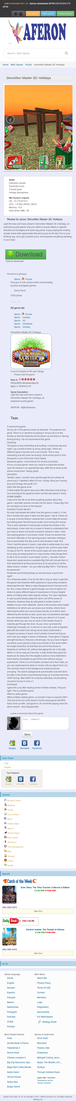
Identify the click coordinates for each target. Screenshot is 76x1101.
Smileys (41, 1066)
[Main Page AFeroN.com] (38, 32)
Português (12, 1011)
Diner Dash (42, 1037)
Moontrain (42, 1042)
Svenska (11, 1016)
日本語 (10, 1021)
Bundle (10, 865)
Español (11, 992)
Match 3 (10, 828)
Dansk (10, 977)
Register (7, 767)
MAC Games (17, 64)
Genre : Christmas (23, 323)
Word (9, 819)
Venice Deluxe (14, 1076)
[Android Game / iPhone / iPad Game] (18, 13)
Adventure (11, 842)
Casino (10, 860)
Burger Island (13, 1086)
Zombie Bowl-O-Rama (17, 1042)
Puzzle (28, 64)
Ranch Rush (13, 1052)
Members (41, 997)
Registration (43, 1006)
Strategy (10, 856)
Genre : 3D (19, 320)
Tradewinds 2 (13, 1047)
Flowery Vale (43, 1047)
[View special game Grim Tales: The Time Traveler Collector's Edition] (9, 895)
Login (6, 763)
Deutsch (11, 987)
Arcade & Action (14, 800)
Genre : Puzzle (23, 279)
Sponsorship (43, 1011)
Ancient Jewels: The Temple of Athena (45, 929)
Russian (11, 1026)
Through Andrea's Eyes (48, 1071)
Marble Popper (13, 833)
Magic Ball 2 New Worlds (19, 1066)
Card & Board (13, 814)
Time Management (15, 846)
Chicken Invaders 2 (16, 1057)
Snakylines (42, 1052)
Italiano (10, 1002)
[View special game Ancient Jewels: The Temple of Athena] (9, 937)
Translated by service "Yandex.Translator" (45, 1081)
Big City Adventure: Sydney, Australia (20, 1062)
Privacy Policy (44, 982)
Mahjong (11, 805)
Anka (9, 1037)
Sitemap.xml (37, 1099)
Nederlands (12, 1006)
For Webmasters (45, 1016)
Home (5, 64)
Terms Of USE (44, 987)
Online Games (65, 13)
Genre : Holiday (22, 317)
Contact (41, 992)
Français (11, 997)
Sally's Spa (12, 1081)
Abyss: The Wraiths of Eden (50, 1062)
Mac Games (48, 13)
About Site (42, 977)
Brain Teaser (12, 837)
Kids (9, 851)
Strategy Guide (49, 1021)
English (10, 982)
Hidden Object (13, 823)
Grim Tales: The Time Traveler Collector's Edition (45, 887)
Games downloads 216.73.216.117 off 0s (37, 5)
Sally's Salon (13, 1071)
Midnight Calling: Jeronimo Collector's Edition (51, 1057)
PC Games (33, 13)
